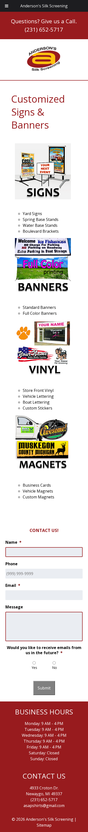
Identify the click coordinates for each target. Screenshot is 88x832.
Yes (34, 667)
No (54, 667)
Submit (44, 688)
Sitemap (44, 825)
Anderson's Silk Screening (44, 6)
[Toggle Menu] (6, 6)
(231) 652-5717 (44, 29)
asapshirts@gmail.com (44, 805)
